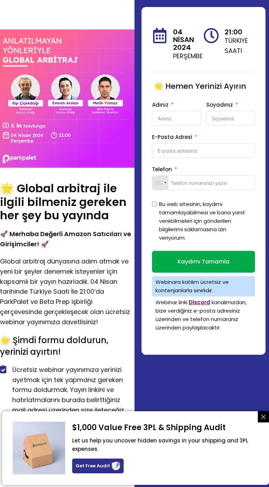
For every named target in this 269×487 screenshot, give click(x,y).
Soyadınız (219, 104)
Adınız (160, 104)
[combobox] (160, 183)
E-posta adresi (172, 137)
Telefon (162, 169)
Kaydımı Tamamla (203, 262)
